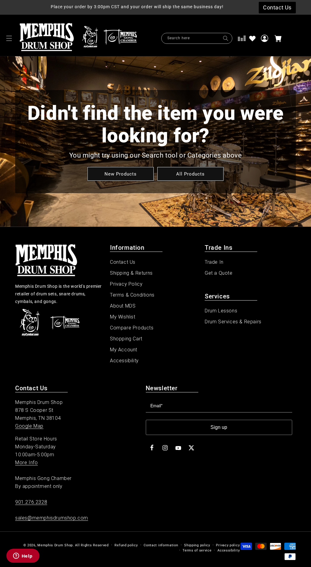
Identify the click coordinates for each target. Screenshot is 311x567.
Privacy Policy (126, 284)
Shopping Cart (126, 339)
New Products (120, 173)
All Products (190, 173)
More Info (26, 462)
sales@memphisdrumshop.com (51, 518)
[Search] (225, 38)
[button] (9, 38)
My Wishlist (122, 317)
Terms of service (197, 550)
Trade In (214, 262)
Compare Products (132, 328)
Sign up (218, 427)
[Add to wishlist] (252, 38)
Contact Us (122, 262)
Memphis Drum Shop (55, 545)
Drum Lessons (221, 311)
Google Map (29, 426)
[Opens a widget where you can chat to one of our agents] (22, 556)
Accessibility (124, 361)
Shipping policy (197, 545)
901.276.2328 (31, 502)
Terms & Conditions (132, 295)
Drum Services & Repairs (233, 322)
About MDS (122, 306)
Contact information (161, 545)
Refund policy (126, 545)
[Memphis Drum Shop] (90, 38)
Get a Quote (219, 273)
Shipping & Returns (131, 273)
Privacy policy (228, 545)
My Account (123, 350)
